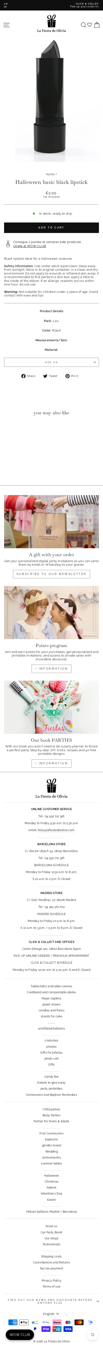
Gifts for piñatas (51, 1052)
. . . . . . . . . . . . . (51, 1034)
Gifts (51, 1064)
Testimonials (51, 1244)
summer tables (51, 1163)
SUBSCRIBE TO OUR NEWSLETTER (51, 574)
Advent (52, 1187)
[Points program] (51, 612)
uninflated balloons (51, 1028)
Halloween (51, 1175)
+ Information (51, 763)
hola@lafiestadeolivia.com (56, 830)
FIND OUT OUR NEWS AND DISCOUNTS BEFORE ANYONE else (50, 1301)
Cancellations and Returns (51, 1262)
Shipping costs (51, 1256)
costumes (51, 1040)
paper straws (51, 1004)
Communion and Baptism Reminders (51, 1095)
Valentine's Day (52, 1193)
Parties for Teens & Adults (51, 1121)
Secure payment (51, 1268)
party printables (51, 1088)
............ (51, 1022)
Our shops (52, 1238)
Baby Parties (51, 1115)
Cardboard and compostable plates (51, 992)
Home (50, 174)
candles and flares (51, 1010)
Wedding (51, 1151)
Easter (51, 1199)
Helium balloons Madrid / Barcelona (51, 1211)
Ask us (51, 362)
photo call (51, 1058)
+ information (51, 668)
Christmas (52, 1181)
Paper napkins (51, 998)
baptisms (51, 1139)
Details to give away (51, 1082)
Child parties (51, 1109)
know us (51, 1226)
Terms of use (52, 1286)
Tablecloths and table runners (51, 986)
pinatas (51, 1046)
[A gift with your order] (51, 521)
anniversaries (51, 1157)
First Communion (51, 1133)
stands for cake (51, 1016)
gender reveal (51, 1145)
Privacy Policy (52, 1280)
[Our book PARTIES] (51, 707)
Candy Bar (51, 1076)
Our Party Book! (52, 1232)
